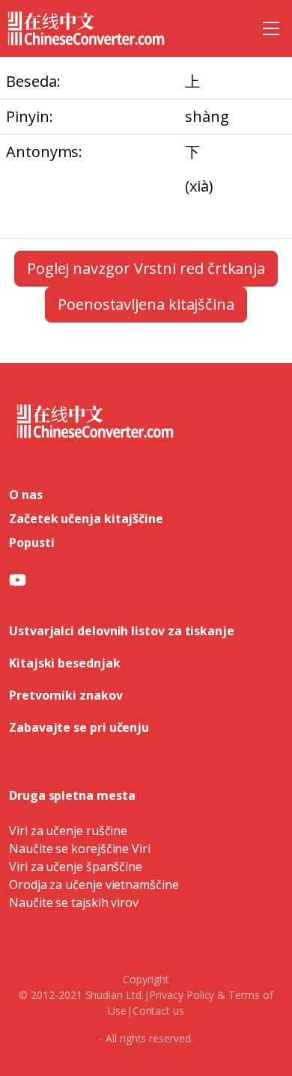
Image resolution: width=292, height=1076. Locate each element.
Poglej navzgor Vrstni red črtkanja (146, 268)
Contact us (158, 1010)
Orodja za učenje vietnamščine (94, 884)
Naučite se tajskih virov (74, 902)
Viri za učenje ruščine (68, 830)
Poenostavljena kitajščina (146, 304)
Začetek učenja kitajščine (86, 518)
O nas (26, 494)
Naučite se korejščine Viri (79, 848)
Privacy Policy (181, 995)
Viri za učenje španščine (75, 866)
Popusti (31, 542)
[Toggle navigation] (271, 28)
